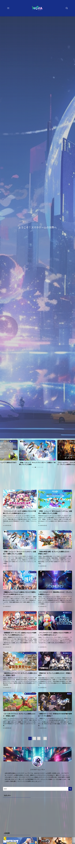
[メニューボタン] (8, 8)
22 (45, 738)
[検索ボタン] (67, 8)
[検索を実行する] (70, 789)
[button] (32, 467)
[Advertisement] (37, 479)
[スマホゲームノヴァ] (37, 8)
